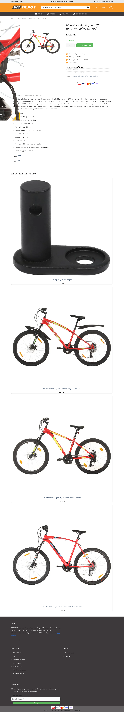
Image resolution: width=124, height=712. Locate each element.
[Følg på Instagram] (15, 640)
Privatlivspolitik (18, 673)
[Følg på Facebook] (12, 640)
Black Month (17, 653)
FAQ (14, 656)
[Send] (88, 7)
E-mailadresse (16, 696)
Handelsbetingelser (19, 670)
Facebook (68, 656)
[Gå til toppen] (120, 709)
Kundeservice (69, 653)
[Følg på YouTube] (18, 640)
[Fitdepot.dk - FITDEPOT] (24, 7)
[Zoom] (22, 65)
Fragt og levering (19, 660)
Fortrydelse (17, 663)
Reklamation (17, 666)
